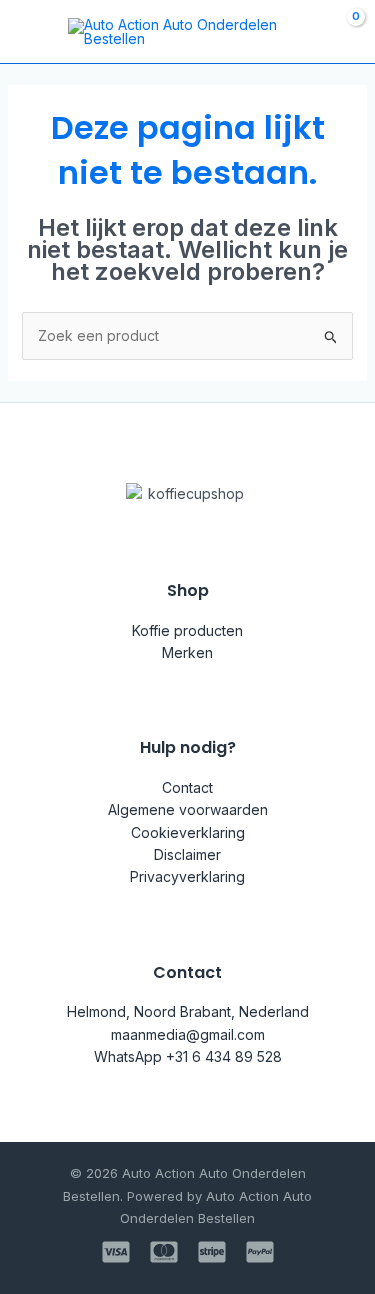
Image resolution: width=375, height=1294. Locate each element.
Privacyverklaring (187, 876)
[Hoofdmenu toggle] (28, 32)
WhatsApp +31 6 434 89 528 (188, 1056)
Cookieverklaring (188, 832)
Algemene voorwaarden (188, 809)
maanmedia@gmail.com (188, 1034)
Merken (187, 652)
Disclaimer (187, 854)
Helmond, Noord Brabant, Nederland (188, 1011)
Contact (187, 787)
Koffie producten (187, 630)
